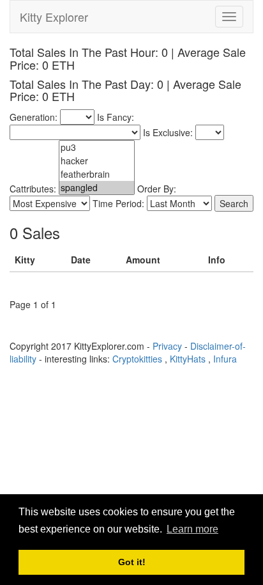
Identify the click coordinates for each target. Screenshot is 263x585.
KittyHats (188, 358)
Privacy (167, 345)
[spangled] (96, 187)
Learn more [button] (192, 529)
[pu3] (96, 147)
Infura (225, 358)
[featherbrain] (96, 174)
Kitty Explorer (54, 16)
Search (234, 203)
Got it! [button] (132, 562)
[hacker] (96, 161)
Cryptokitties (137, 358)
